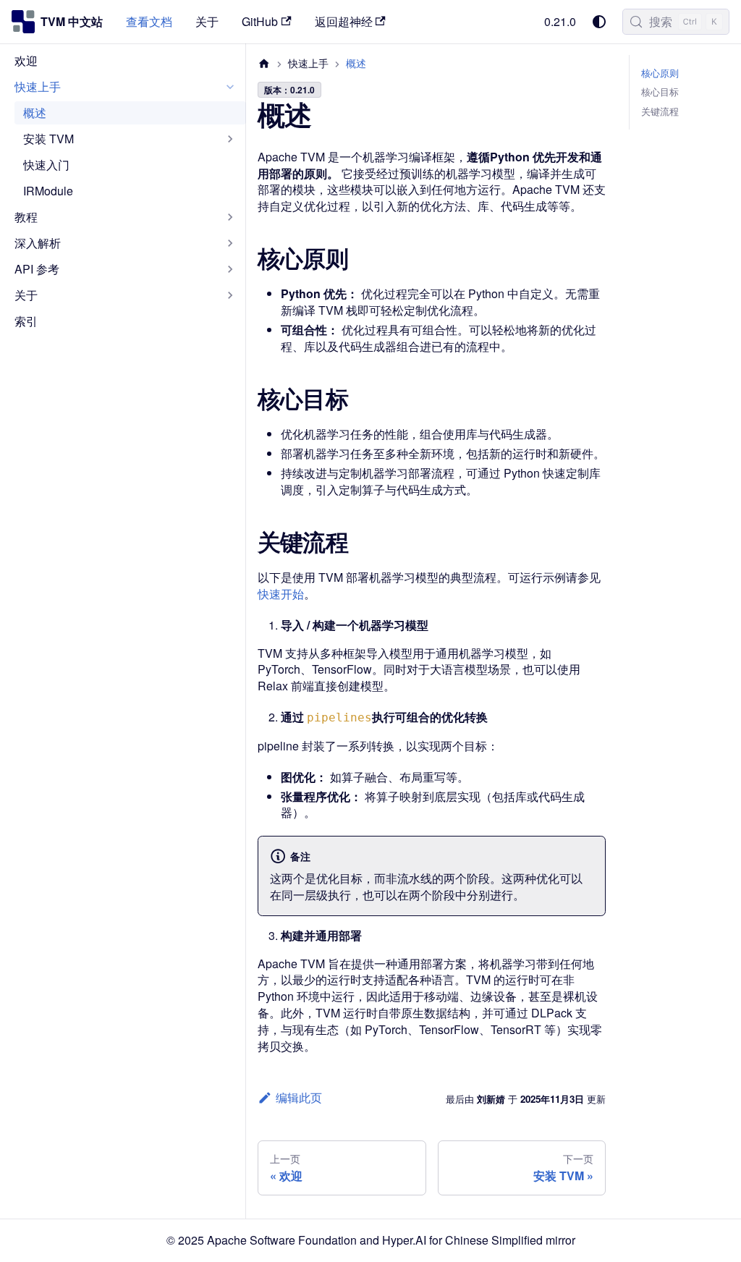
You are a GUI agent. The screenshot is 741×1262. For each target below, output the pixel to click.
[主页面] (264, 63)
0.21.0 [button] (560, 21)
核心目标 (660, 91)
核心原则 (660, 73)
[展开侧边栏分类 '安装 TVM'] (230, 139)
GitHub (260, 21)
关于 (207, 21)
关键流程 (660, 111)
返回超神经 (344, 21)
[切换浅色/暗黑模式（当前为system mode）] (599, 21)
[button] (126, 86)
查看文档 (149, 21)
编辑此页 (299, 1097)
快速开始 (281, 593)
